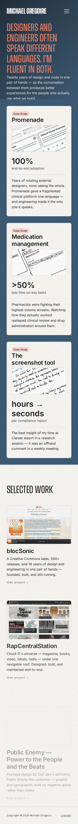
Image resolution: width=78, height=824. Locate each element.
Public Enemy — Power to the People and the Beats (34, 742)
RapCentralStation (32, 643)
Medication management (30, 240)
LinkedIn (66, 815)
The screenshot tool (33, 359)
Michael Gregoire (26, 11)
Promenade (27, 119)
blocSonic (20, 550)
